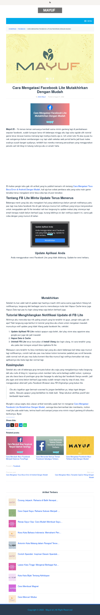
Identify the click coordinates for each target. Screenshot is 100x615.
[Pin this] (16, 425)
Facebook (16, 466)
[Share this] (8, 425)
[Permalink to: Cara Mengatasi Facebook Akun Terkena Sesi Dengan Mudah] (80, 445)
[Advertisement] (50, 166)
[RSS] (50, 2)
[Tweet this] (12, 425)
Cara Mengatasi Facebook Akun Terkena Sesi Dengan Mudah (78, 457)
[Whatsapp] (25, 425)
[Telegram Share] (21, 425)
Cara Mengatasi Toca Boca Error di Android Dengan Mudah (27, 473)
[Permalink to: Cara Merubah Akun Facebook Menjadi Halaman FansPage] (20, 445)
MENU (89, 21)
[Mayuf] (50, 9)
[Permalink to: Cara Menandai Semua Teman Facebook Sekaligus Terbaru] (50, 445)
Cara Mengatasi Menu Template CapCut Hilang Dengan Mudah (74, 474)
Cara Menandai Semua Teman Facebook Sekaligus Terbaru (48, 457)
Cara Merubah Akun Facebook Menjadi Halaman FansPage (18, 457)
